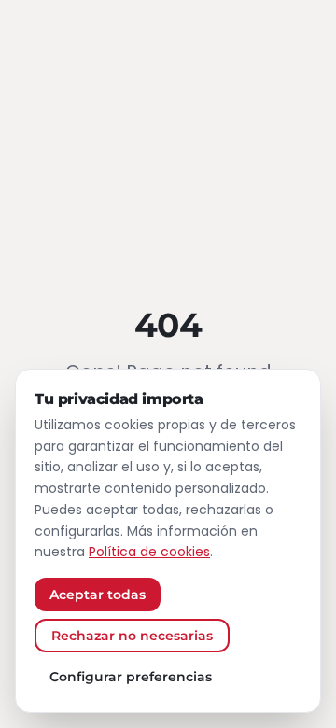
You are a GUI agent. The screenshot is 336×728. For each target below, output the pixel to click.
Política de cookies (149, 551)
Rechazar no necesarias (132, 635)
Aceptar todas (97, 594)
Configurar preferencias (130, 676)
